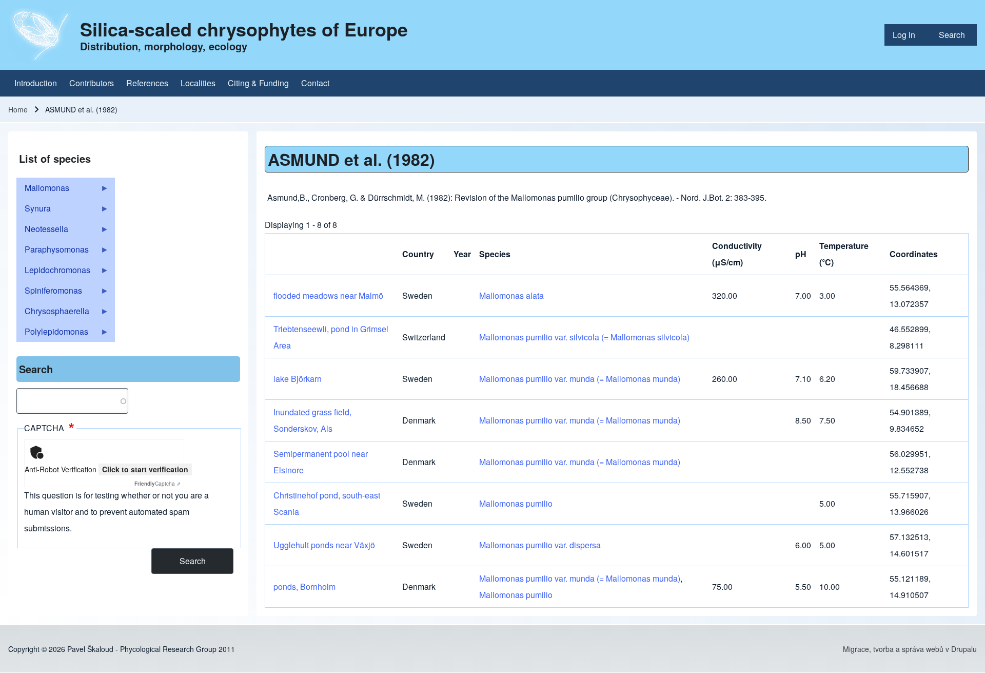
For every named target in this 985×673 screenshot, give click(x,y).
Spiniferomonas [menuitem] (49, 292)
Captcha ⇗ (157, 483)
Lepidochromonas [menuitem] (53, 272)
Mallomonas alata (511, 295)
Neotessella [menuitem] (42, 231)
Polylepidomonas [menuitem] (52, 333)
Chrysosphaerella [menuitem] (52, 313)
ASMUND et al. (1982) (351, 159)
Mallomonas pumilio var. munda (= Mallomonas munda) (579, 378)
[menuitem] (907, 35)
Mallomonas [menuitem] (42, 190)
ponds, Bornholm (304, 586)
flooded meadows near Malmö (328, 295)
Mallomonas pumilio (516, 503)
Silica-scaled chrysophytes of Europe (244, 28)
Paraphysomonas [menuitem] (52, 251)
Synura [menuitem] (33, 210)
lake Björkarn (297, 378)
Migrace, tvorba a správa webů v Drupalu (910, 649)
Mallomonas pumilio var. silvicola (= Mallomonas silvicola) (584, 337)
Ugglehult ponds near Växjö (324, 545)
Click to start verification (145, 469)
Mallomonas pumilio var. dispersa (540, 545)
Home (18, 109)
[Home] (41, 35)
